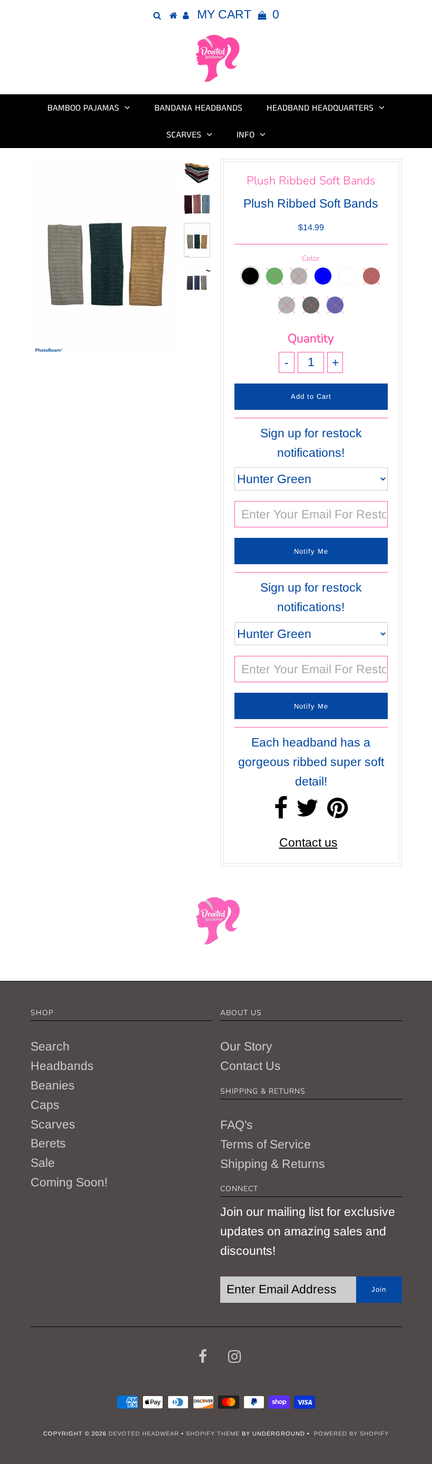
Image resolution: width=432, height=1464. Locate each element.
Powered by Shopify (351, 1433)
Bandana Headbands (198, 108)
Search (50, 1046)
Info (245, 135)
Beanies (53, 1085)
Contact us (308, 842)
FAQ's (236, 1125)
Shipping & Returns (272, 1164)
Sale (43, 1163)
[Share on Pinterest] (337, 812)
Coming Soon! (69, 1182)
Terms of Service (265, 1144)
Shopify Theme (213, 1433)
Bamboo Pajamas (83, 108)
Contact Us (250, 1066)
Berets (48, 1143)
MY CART (238, 14)
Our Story (246, 1046)
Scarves (183, 135)
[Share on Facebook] (281, 812)
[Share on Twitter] (307, 812)
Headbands (62, 1066)
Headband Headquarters (320, 108)
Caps (45, 1105)
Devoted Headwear (145, 1433)
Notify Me (311, 551)
